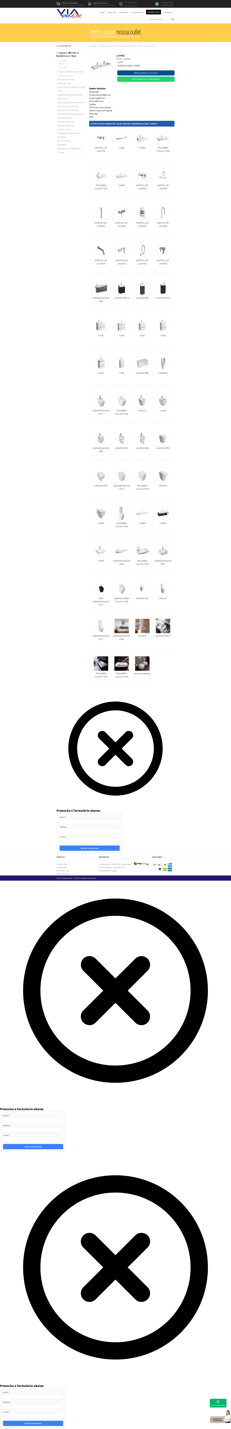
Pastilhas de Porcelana (70, 102)
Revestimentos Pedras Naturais (70, 96)
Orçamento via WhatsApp (146, 79)
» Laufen (62, 60)
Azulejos (62, 137)
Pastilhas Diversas (68, 110)
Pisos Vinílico (65, 75)
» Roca (61, 63)
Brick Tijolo (64, 140)
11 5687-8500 (62, 864)
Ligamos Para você (100, 3)
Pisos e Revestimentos (70, 71)
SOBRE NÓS (112, 12)
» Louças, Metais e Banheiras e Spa (68, 54)
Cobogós (62, 144)
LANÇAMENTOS (137, 12)
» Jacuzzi (62, 67)
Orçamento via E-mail (146, 72)
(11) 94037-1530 (167, 2)
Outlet (61, 152)
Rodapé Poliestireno (69, 133)
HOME (102, 12)
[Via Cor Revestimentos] (70, 11)
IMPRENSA (167, 12)
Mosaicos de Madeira (69, 148)
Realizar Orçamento (90, 848)
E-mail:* (63, 837)
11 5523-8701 (62, 867)
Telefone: (63, 827)
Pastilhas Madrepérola (70, 114)
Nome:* (63, 817)
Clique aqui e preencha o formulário (72, 5)
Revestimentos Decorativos (66, 81)
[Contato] (220, 1422)
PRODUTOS (123, 12)
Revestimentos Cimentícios (66, 127)
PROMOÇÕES (153, 12)
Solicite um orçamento (69, 3)
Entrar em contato (33, 1146)
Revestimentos (66, 121)
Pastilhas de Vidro (68, 106)
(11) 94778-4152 (167, 5)
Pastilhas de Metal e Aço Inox (72, 89)
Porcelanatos (65, 117)
